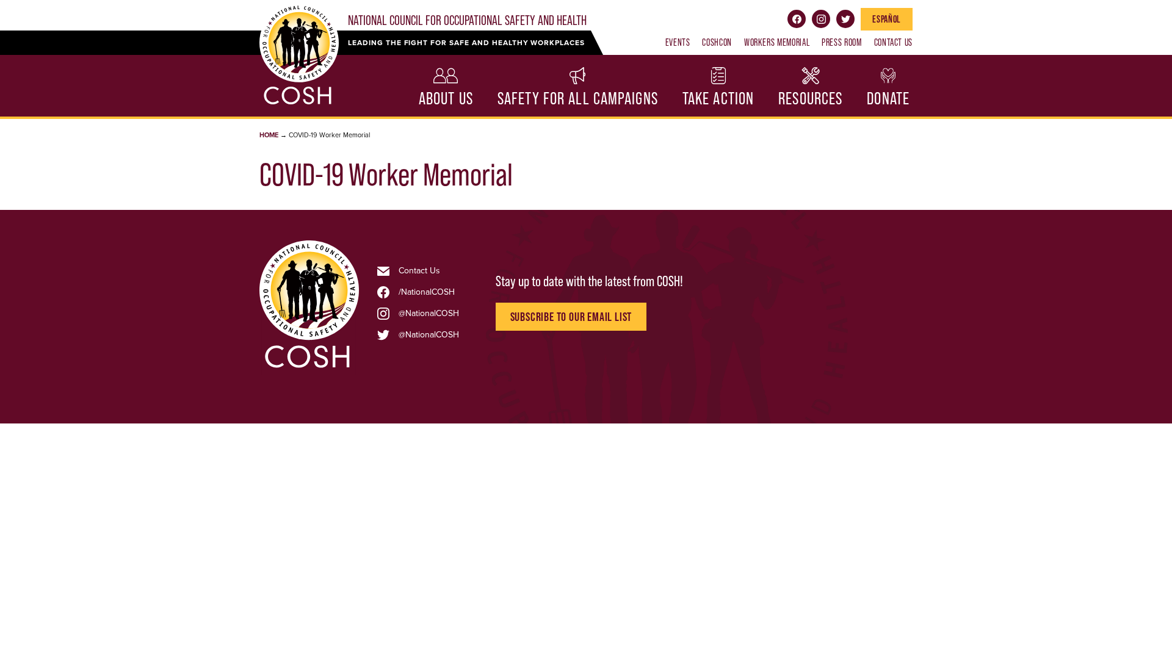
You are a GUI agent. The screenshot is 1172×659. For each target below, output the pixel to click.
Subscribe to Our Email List (571, 316)
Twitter (845, 19)
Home (268, 135)
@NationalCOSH (429, 314)
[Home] (309, 367)
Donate (888, 98)
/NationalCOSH (427, 292)
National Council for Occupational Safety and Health (467, 20)
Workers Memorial (776, 42)
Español (886, 18)
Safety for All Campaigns (577, 98)
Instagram (821, 19)
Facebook (796, 19)
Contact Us (893, 42)
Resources (810, 98)
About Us (446, 98)
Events (677, 42)
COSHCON (716, 42)
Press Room (841, 42)
